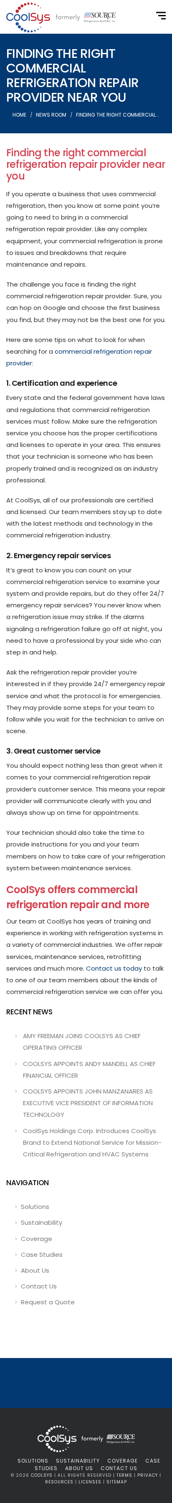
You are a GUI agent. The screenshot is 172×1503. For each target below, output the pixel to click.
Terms (124, 1475)
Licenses (89, 1482)
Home (19, 114)
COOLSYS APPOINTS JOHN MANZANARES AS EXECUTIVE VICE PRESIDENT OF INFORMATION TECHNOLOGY (88, 1103)
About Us (35, 1270)
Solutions (35, 1206)
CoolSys (42, 1475)
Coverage (36, 1238)
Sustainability (41, 1222)
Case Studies (42, 1254)
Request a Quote (48, 1302)
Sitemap (116, 1482)
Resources (59, 1482)
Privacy (147, 1475)
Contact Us (39, 1286)
